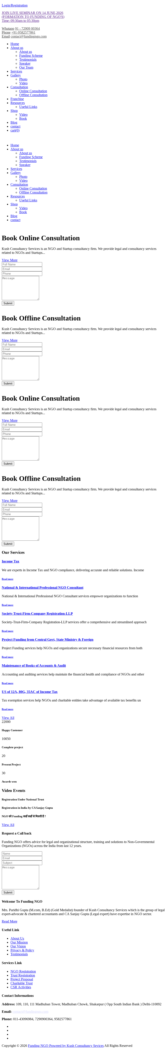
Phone (6, 32)
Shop (14, 111)
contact (15, 126)
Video (23, 83)
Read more (7, 579)
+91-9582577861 (23, 32)
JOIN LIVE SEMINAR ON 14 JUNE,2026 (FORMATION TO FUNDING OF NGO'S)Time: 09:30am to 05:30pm (33, 17)
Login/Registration (15, 5)
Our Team (26, 67)
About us (16, 48)
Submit (8, 303)
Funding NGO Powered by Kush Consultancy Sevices (66, 1046)
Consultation (19, 87)
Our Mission (19, 942)
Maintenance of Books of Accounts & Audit (34, 665)
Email (6, 36)
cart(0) (14, 130)
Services (16, 71)
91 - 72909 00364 (27, 28)
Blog (13, 122)
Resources (17, 103)
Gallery (15, 75)
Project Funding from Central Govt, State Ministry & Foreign (47, 639)
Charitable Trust (21, 983)
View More (10, 260)
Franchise (17, 99)
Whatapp (8, 28)
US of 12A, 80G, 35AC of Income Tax (30, 692)
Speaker (24, 63)
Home (14, 44)
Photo (23, 79)
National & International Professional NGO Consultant (42, 587)
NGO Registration (23, 971)
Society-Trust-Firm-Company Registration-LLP (37, 613)
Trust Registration (22, 975)
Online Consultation (33, 91)
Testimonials (28, 59)
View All (8, 718)
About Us (17, 938)
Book (23, 118)
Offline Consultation (33, 95)
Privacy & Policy (22, 950)
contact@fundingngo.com (29, 36)
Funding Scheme (31, 55)
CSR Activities (20, 987)
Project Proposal (21, 979)
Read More (9, 921)
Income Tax (10, 561)
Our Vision (18, 946)
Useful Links (28, 107)
